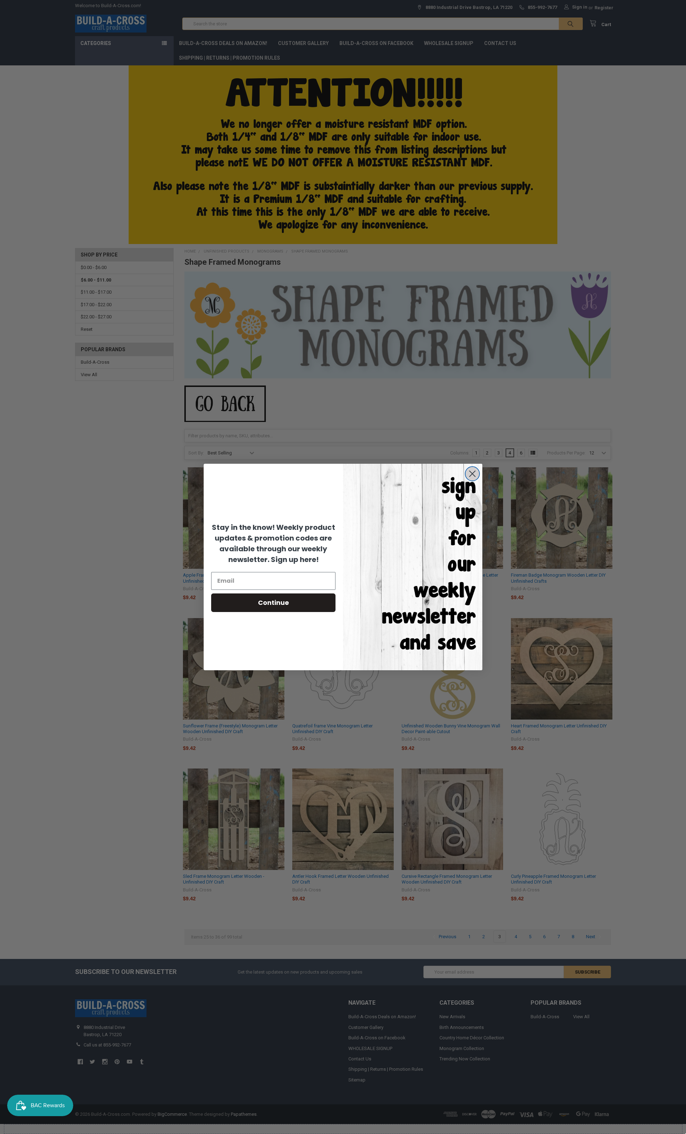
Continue (273, 602)
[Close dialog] (472, 474)
